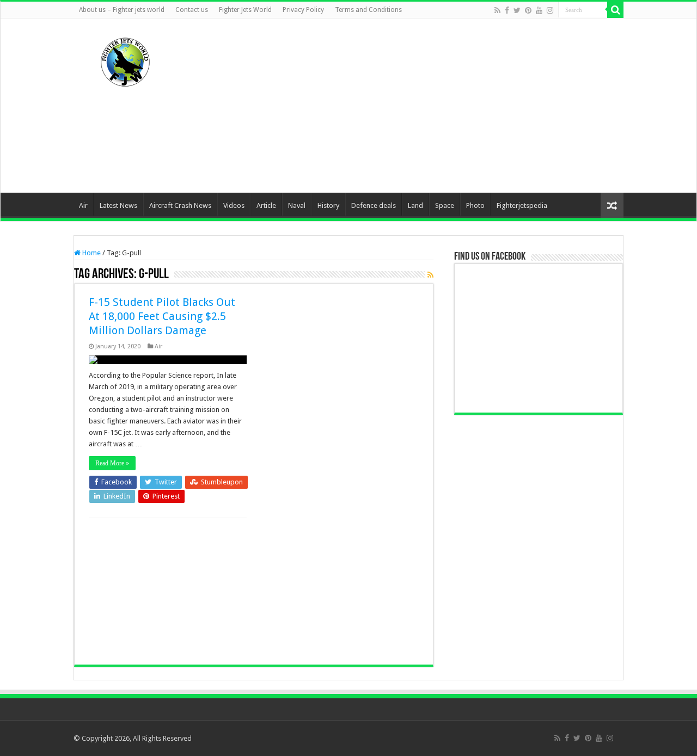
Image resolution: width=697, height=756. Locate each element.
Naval (296, 205)
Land (415, 205)
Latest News (118, 205)
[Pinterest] (528, 10)
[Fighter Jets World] (125, 60)
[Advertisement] (417, 105)
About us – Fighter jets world (121, 10)
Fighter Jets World (245, 10)
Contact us (191, 10)
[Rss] (497, 10)
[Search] (615, 10)
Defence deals (373, 205)
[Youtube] (539, 10)
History (328, 205)
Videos (233, 205)
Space (444, 205)
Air (83, 205)
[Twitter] (517, 10)
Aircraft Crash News (180, 205)
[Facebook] (507, 10)
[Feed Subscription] (430, 275)
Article (266, 205)
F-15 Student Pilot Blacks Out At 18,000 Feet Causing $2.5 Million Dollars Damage (162, 316)
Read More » (112, 463)
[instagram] (550, 10)
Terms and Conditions (368, 10)
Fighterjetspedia (522, 205)
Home (91, 253)
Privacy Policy (303, 10)
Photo (475, 205)
